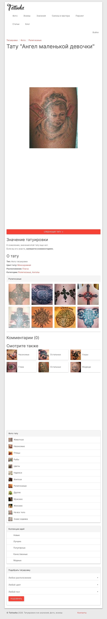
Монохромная (24, 265)
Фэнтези (18, 479)
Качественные (20, 554)
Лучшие (17, 541)
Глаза (21, 367)
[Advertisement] (53, 69)
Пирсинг (79, 16)
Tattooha (16, 7)
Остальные (55, 354)
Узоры (85, 354)
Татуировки (12, 40)
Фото (14, 16)
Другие (17, 492)
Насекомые (23, 354)
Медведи (86, 367)
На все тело (19, 512)
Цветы (17, 466)
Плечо (25, 268)
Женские (18, 505)
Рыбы (16, 459)
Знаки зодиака (21, 519)
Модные (17, 560)
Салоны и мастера (60, 16)
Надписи (18, 472)
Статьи (15, 24)
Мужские (18, 499)
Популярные (19, 548)
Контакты (82, 612)
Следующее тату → (53, 232)
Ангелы (35, 272)
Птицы (17, 453)
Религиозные (35, 40)
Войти (95, 32)
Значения (41, 16)
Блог (27, 24)
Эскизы (27, 16)
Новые (16, 535)
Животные (19, 439)
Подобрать (16, 599)
